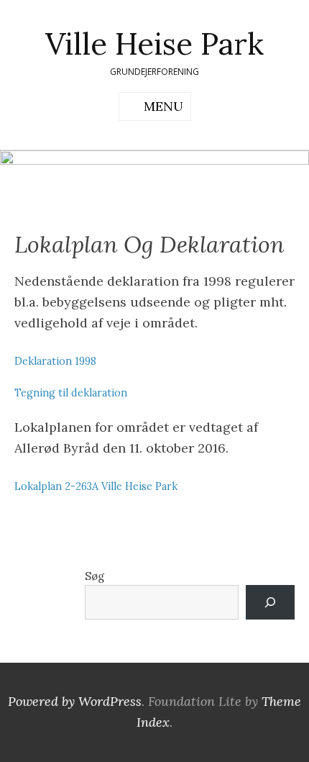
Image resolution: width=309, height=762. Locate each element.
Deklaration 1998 (55, 361)
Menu (163, 106)
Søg (94, 576)
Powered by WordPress (75, 701)
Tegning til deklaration (70, 392)
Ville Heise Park (154, 43)
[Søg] (270, 602)
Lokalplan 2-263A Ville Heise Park (95, 486)
